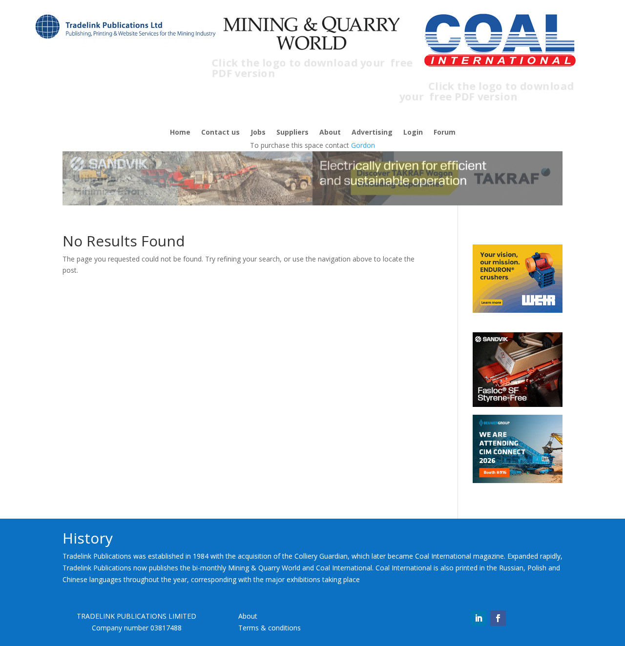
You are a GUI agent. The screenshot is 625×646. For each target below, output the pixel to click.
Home (180, 133)
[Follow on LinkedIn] (478, 618)
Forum (445, 133)
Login (413, 133)
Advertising (372, 133)
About (330, 133)
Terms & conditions (269, 627)
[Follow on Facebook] (498, 618)
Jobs (258, 133)
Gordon (363, 145)
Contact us (220, 133)
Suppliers (292, 133)
